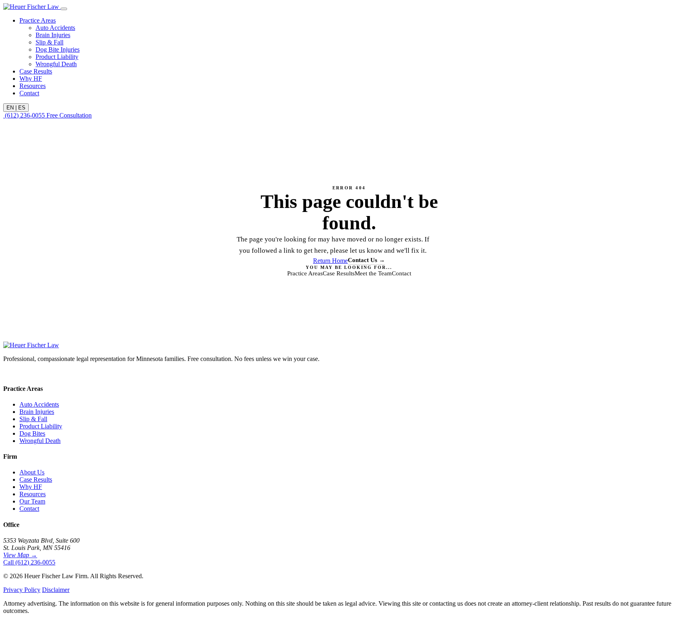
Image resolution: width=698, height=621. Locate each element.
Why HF (30, 78)
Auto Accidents (55, 27)
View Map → (20, 555)
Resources (32, 85)
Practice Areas (37, 20)
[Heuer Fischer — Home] (32, 6)
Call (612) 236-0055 (29, 562)
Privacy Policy (21, 589)
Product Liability (57, 56)
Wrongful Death (56, 64)
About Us (31, 472)
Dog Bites (32, 433)
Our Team (32, 501)
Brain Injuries (53, 34)
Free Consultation (69, 115)
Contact (29, 93)
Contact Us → (366, 260)
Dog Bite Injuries (58, 49)
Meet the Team (373, 273)
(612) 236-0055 (24, 115)
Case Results (35, 71)
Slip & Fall (49, 42)
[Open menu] (64, 9)
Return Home (330, 260)
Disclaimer (55, 589)
